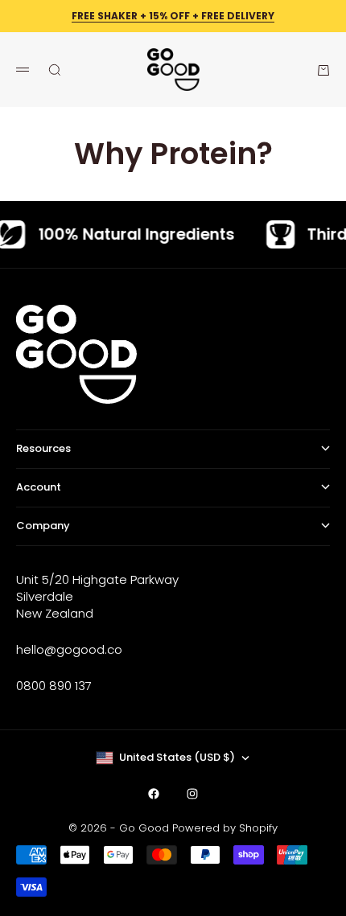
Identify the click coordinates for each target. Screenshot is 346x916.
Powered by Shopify (225, 828)
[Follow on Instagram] (192, 793)
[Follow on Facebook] (153, 793)
